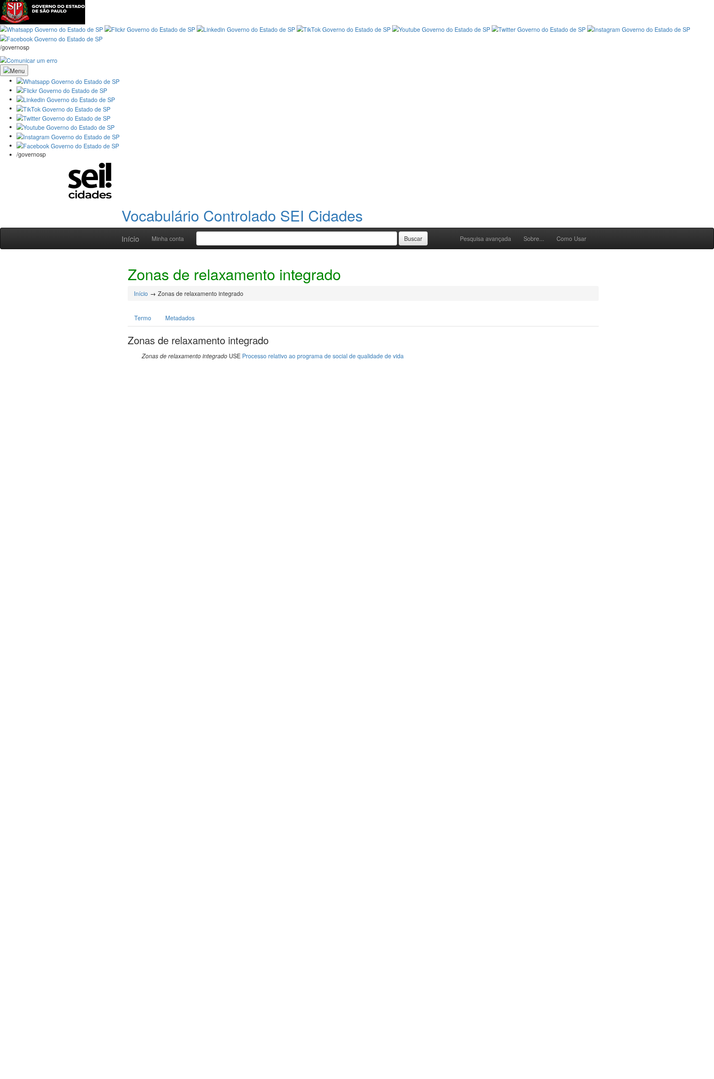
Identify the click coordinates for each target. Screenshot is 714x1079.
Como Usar (571, 238)
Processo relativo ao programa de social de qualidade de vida (323, 356)
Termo (142, 318)
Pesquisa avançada (485, 238)
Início (130, 238)
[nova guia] (28, 59)
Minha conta (168, 238)
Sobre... (534, 238)
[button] (68, 80)
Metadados (180, 318)
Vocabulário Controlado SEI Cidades (242, 215)
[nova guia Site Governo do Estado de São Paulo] (42, 11)
